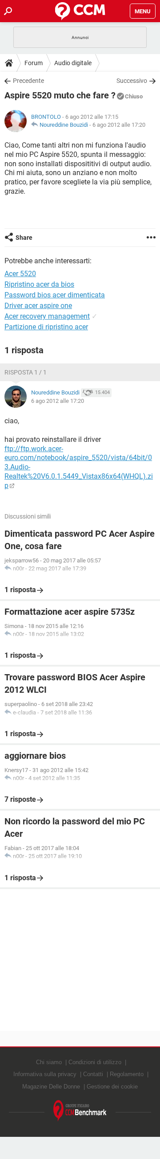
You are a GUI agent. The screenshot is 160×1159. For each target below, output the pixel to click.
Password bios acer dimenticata (54, 295)
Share (24, 237)
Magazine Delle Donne (51, 1086)
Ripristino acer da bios (39, 284)
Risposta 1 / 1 (25, 372)
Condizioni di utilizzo (94, 1062)
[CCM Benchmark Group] (80, 1111)
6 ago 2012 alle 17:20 (118, 124)
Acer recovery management (47, 316)
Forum (33, 62)
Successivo (131, 80)
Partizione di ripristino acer (46, 327)
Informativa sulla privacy (44, 1074)
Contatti (93, 1074)
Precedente (28, 80)
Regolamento (127, 1074)
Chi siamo (49, 1062)
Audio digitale (73, 62)
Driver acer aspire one (38, 305)
